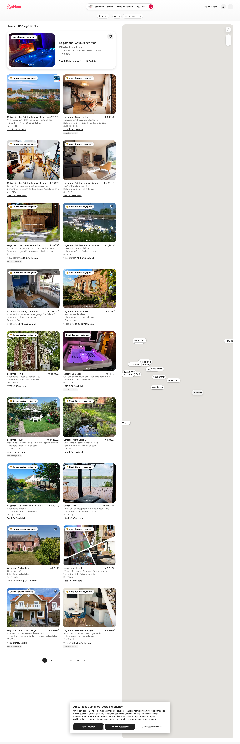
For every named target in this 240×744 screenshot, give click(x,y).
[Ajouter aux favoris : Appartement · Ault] (112, 529)
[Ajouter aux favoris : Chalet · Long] (112, 466)
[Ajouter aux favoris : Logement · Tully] (55, 400)
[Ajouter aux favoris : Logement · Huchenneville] (112, 272)
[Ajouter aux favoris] (110, 36)
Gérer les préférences (152, 727)
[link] (38, 660)
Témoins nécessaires (120, 727)
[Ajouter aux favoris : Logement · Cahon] (112, 335)
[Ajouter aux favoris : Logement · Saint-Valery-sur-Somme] (112, 144)
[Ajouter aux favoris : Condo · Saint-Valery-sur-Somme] (55, 272)
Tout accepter (88, 727)
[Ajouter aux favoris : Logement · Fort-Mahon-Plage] (55, 591)
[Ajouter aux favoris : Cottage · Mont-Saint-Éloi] (112, 400)
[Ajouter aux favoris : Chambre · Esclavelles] (55, 529)
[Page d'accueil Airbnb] (14, 6)
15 (78, 660)
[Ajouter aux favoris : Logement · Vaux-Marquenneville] (55, 206)
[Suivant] (84, 660)
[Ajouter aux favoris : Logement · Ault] (55, 335)
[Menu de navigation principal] (230, 6)
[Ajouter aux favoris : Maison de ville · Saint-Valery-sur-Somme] (55, 78)
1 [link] (44, 660)
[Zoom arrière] (228, 37)
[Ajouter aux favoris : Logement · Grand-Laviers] (112, 78)
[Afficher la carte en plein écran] (228, 29)
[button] (70, 61)
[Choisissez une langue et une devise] (223, 6)
